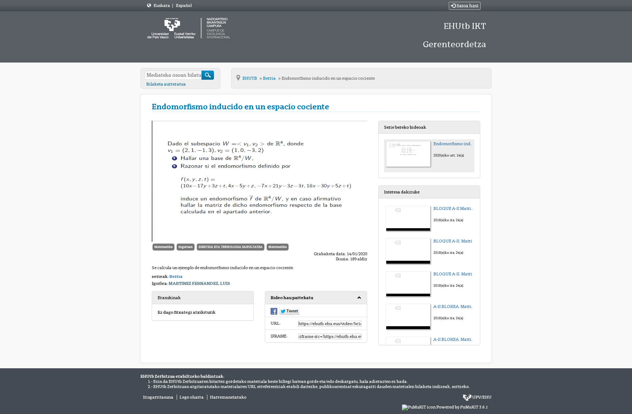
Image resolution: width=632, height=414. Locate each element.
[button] (315, 297)
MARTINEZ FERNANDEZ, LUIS (199, 283)
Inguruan (185, 247)
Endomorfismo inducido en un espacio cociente (328, 78)
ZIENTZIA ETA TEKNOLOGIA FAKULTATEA (231, 247)
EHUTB (250, 78)
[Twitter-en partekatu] (289, 310)
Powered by (462, 407)
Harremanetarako (228, 397)
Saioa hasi (466, 5)
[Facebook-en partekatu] (274, 310)
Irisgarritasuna (158, 397)
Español (184, 5)
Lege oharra (192, 397)
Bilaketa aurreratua (166, 84)
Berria (269, 78)
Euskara (162, 5)
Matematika (163, 247)
